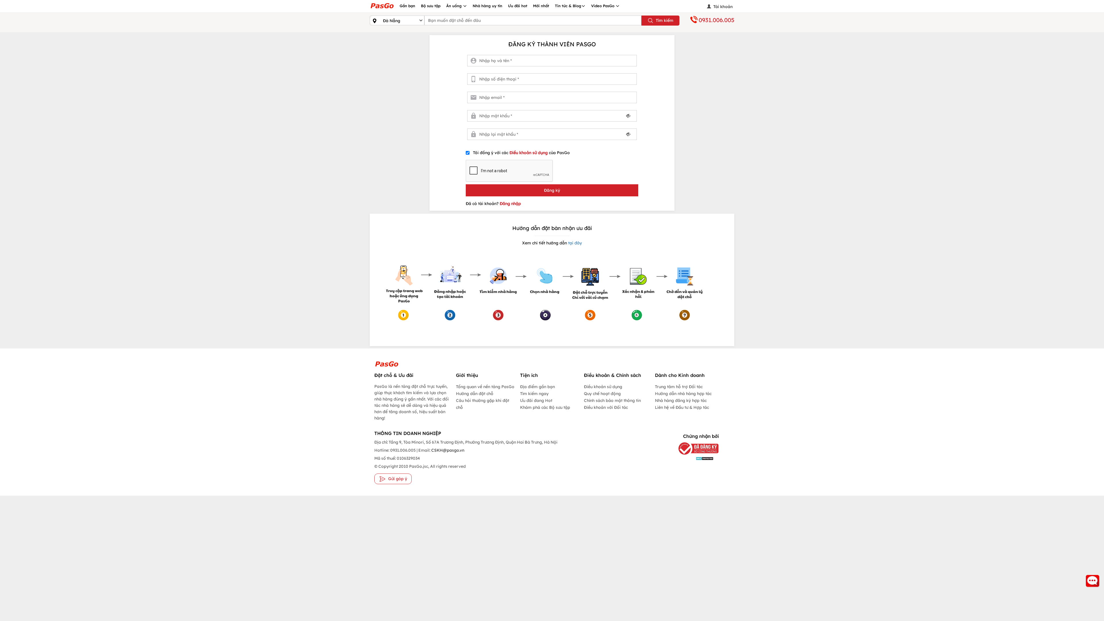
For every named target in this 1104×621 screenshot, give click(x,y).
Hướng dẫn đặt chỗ (474, 393)
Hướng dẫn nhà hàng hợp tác (683, 393)
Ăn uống (454, 5)
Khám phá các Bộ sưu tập (545, 407)
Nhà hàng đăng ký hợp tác (681, 400)
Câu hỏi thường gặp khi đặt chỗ (482, 404)
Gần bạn (407, 5)
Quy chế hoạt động (602, 393)
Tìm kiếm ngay (534, 393)
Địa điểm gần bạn (537, 386)
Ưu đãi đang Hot (536, 400)
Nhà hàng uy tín (487, 5)
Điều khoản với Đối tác (606, 407)
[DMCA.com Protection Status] (694, 458)
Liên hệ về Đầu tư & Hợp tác (682, 407)
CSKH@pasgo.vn (447, 450)
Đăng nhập (510, 203)
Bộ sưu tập (430, 5)
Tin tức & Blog (568, 5)
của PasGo (521, 152)
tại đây (574, 243)
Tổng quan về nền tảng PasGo (485, 386)
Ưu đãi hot (517, 5)
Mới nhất (541, 5)
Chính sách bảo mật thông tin (612, 400)
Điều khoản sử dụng (529, 152)
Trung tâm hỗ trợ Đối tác (679, 386)
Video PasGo (603, 5)
